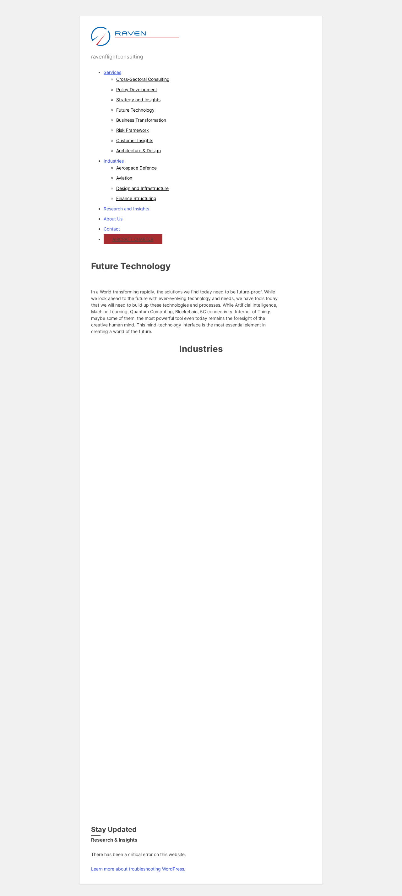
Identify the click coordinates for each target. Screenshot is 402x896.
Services (112, 72)
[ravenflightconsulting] (135, 42)
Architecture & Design (138, 150)
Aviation (124, 178)
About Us (113, 218)
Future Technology (135, 110)
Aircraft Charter (133, 239)
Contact (112, 228)
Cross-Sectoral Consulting (143, 79)
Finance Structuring (136, 198)
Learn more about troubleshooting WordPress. (138, 868)
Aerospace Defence (136, 167)
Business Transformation (141, 120)
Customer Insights (134, 140)
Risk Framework (132, 130)
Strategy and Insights (138, 99)
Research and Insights (126, 208)
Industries (114, 161)
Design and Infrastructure (142, 188)
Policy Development (136, 89)
